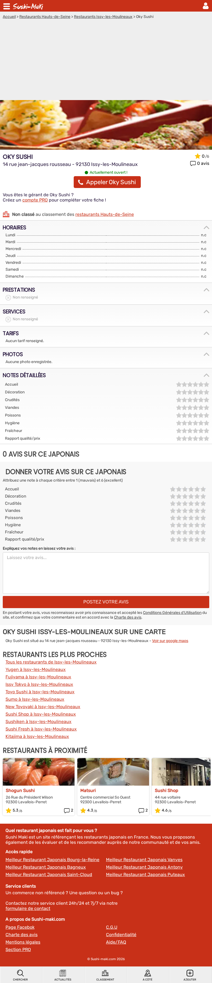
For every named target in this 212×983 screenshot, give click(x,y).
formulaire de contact (28, 908)
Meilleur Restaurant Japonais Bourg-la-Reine (52, 859)
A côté (147, 979)
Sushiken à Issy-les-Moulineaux (38, 721)
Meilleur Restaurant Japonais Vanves (144, 859)
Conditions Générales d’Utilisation (172, 612)
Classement (105, 979)
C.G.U (111, 927)
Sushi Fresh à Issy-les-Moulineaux (41, 729)
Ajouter (190, 979)
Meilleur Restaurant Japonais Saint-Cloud (49, 874)
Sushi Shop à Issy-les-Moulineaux (41, 714)
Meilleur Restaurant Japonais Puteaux (145, 874)
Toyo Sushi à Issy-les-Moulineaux (40, 691)
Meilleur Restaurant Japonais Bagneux (46, 867)
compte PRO (35, 200)
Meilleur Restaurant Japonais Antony (144, 867)
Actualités (62, 979)
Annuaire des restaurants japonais (29, 6)
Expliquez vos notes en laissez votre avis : (39, 548)
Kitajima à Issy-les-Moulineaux (37, 736)
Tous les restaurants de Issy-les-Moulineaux (51, 662)
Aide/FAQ (116, 942)
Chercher (20, 979)
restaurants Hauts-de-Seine (104, 214)
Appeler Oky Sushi (111, 182)
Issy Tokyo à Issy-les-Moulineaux (39, 684)
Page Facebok (20, 927)
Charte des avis (127, 617)
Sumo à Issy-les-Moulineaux (35, 699)
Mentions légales (23, 942)
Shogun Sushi (20, 790)
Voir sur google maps (170, 640)
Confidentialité (121, 934)
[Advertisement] (106, 60)
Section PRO (18, 949)
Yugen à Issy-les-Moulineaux (36, 669)
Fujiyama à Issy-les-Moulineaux (38, 676)
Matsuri (88, 790)
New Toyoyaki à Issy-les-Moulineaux (43, 706)
